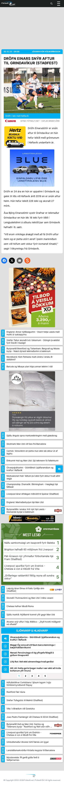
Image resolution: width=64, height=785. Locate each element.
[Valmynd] (59, 4)
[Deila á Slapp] (27, 261)
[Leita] (51, 4)
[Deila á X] (12, 261)
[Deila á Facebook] (4, 261)
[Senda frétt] (20, 261)
